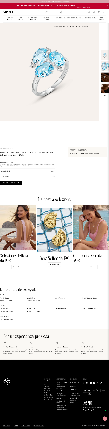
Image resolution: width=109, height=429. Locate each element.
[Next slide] (105, 95)
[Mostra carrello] (104, 12)
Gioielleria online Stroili (61, 26)
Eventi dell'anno (75, 395)
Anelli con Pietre (83, 26)
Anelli (73, 26)
